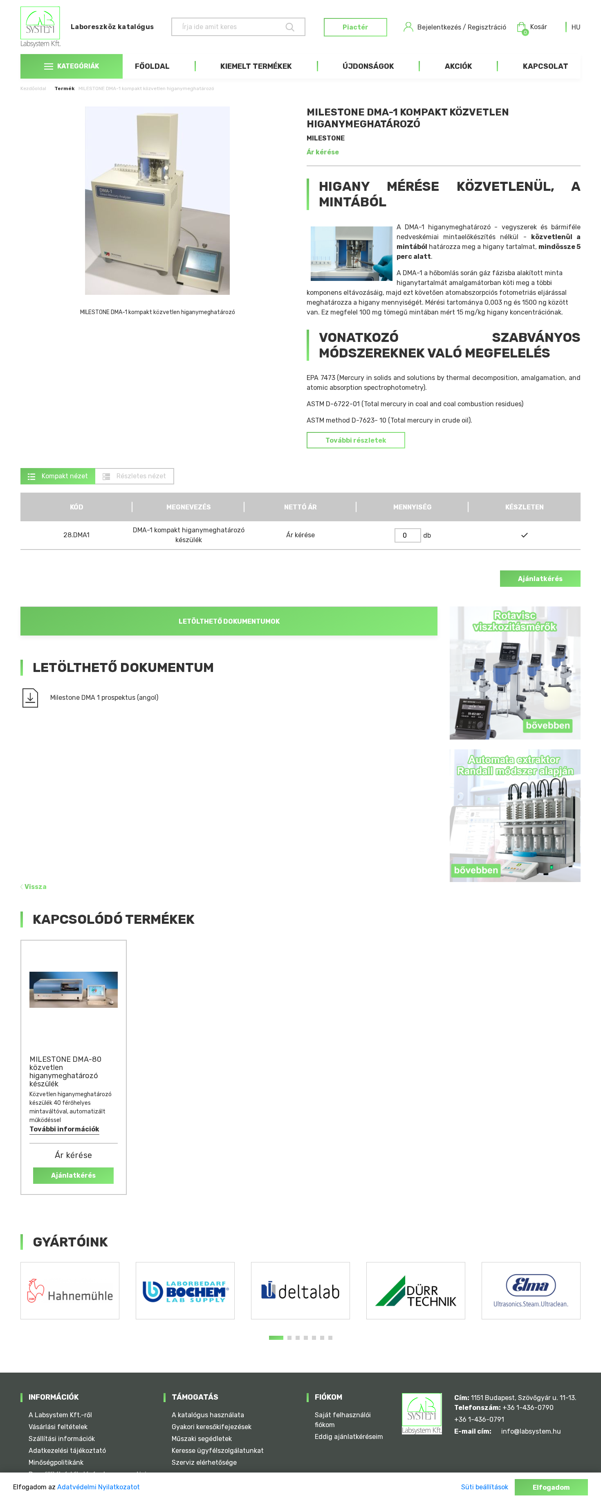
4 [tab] (306, 1338)
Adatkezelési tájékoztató (67, 1450)
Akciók (458, 66)
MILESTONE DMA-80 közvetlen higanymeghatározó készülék (65, 1071)
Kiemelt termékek (256, 66)
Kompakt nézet (64, 476)
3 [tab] (298, 1338)
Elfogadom (551, 1487)
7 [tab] (330, 1338)
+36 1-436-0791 (479, 1419)
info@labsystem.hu (531, 1431)
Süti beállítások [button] (484, 1487)
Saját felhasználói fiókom (343, 1420)
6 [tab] (322, 1338)
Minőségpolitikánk (56, 1462)
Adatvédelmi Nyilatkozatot (98, 1487)
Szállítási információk (62, 1439)
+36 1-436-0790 (528, 1408)
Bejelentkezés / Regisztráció (461, 27)
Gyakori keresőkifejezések (211, 1427)
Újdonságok (368, 66)
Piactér (355, 27)
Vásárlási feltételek (58, 1427)
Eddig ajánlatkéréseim (349, 1437)
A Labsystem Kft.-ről (60, 1415)
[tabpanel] (70, 1290)
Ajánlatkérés (540, 579)
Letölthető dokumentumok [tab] (229, 621)
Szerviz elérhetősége (204, 1462)
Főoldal (152, 66)
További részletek (355, 440)
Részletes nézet (140, 476)
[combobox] (576, 27)
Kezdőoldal (33, 88)
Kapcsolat (545, 66)
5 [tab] (314, 1338)
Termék (64, 88)
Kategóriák (78, 66)
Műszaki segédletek (202, 1439)
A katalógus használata (208, 1415)
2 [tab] (289, 1338)
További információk (64, 1129)
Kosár (535, 27)
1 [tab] (276, 1338)
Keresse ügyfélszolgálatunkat (218, 1450)
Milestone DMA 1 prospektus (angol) (104, 697)
